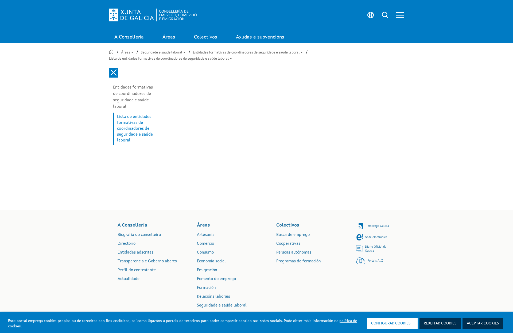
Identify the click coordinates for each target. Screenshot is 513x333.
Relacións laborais (213, 297)
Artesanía (206, 235)
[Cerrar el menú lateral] (113, 73)
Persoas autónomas (293, 253)
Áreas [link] (168, 37)
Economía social (211, 261)
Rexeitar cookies (440, 323)
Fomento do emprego (216, 279)
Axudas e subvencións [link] (260, 37)
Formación (206, 288)
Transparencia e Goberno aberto (147, 261)
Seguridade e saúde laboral (162, 52)
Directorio (126, 244)
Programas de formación (298, 261)
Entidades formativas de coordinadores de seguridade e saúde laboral (246, 52)
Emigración (207, 270)
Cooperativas (288, 244)
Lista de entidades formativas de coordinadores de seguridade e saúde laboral (169, 58)
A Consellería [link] (129, 37)
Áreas (126, 52)
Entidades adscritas (135, 253)
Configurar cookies (390, 323)
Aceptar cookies (483, 323)
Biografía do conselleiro (139, 235)
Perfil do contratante (137, 270)
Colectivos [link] (205, 37)
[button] (400, 15)
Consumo (205, 253)
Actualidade (128, 279)
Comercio (205, 244)
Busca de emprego (293, 235)
